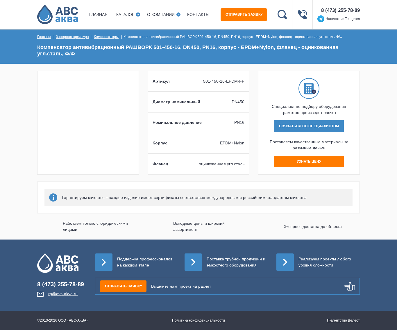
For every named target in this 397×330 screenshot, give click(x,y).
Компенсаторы (106, 37)
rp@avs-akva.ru (63, 293)
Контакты (198, 14)
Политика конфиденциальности (198, 320)
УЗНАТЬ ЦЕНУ (309, 161)
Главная (98, 14)
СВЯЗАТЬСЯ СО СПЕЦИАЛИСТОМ (309, 126)
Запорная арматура (72, 37)
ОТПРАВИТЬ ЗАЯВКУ (244, 14)
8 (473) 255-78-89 (340, 10)
